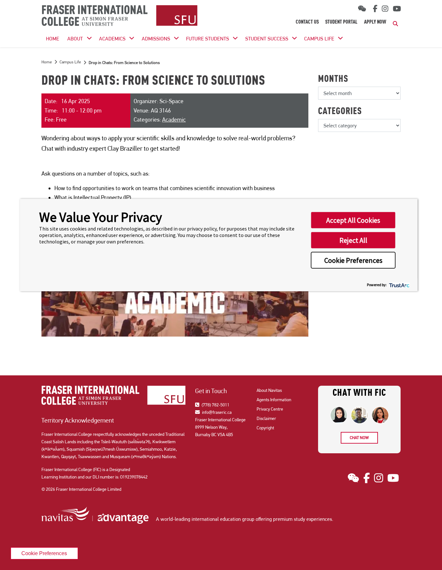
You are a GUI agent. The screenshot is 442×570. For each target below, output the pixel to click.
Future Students (207, 39)
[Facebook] (374, 9)
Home (46, 61)
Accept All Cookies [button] (353, 220)
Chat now (359, 437)
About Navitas (269, 390)
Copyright (265, 427)
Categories (340, 111)
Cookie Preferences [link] (44, 553)
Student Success (266, 39)
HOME (52, 39)
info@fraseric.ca (216, 412)
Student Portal (341, 22)
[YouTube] (397, 9)
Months (333, 79)
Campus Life (319, 39)
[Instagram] (385, 9)
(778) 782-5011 (215, 404)
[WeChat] (362, 9)
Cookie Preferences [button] (353, 260)
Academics (112, 39)
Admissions (156, 39)
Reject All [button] (353, 240)
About (75, 39)
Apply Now (375, 22)
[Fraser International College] (119, 16)
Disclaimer (266, 418)
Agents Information (274, 399)
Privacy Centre (270, 409)
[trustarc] (399, 284)
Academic (174, 119)
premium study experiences (302, 519)
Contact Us (307, 22)
